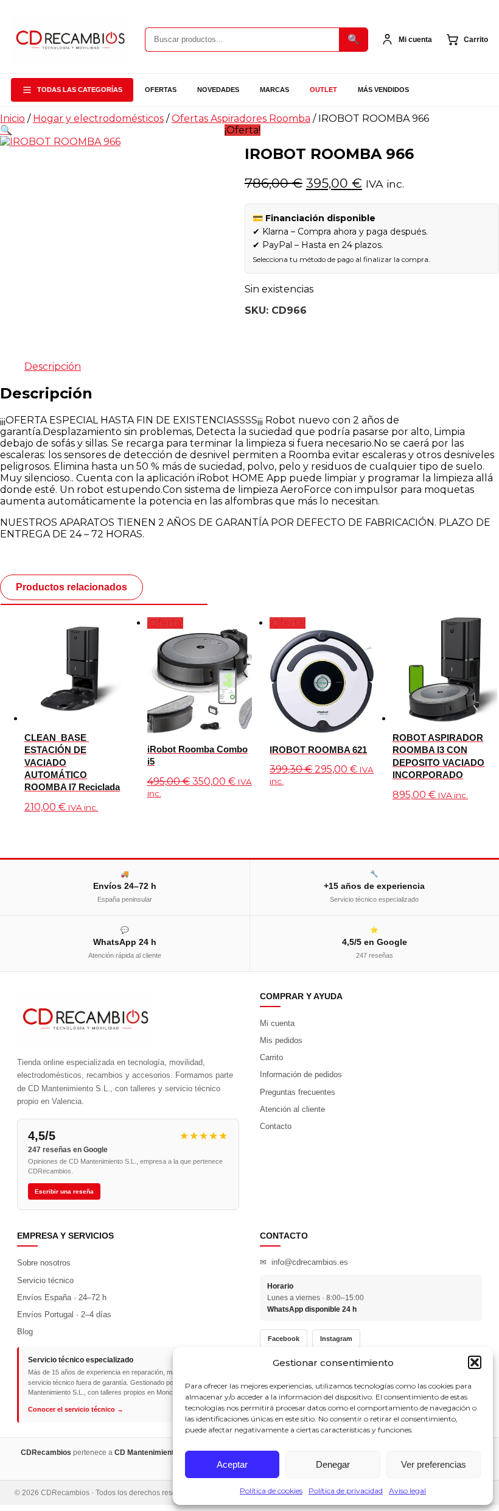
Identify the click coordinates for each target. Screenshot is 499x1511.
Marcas (274, 89)
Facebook (283, 1338)
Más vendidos (383, 89)
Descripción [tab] (52, 366)
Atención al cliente (292, 1109)
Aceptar (232, 1464)
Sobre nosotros (44, 1262)
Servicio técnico (45, 1280)
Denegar (333, 1464)
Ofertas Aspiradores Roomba (241, 118)
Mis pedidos (281, 1040)
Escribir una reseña (64, 1191)
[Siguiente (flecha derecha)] (477, 755)
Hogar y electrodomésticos (98, 118)
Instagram (336, 1338)
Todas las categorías (79, 89)
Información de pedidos (301, 1074)
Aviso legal (407, 1490)
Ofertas (160, 89)
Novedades (218, 89)
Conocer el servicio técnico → (76, 1409)
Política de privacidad (346, 1490)
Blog (25, 1331)
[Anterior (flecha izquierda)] (21, 755)
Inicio (12, 118)
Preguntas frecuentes (297, 1092)
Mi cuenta (277, 1023)
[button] (475, 1362)
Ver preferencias (433, 1464)
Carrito (271, 1057)
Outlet (323, 89)
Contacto (275, 1126)
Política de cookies (271, 1490)
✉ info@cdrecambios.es (304, 1262)
